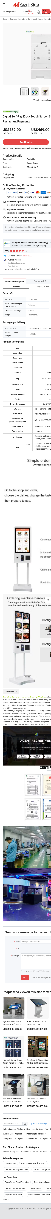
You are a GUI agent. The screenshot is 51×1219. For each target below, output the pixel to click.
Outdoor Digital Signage (12, 1134)
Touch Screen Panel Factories (17, 1182)
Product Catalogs (39, 1123)
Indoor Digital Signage (35, 1134)
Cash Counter (10, 1163)
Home (5, 19)
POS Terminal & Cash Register (33, 1163)
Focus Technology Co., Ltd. (33, 1209)
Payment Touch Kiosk (13, 1194)
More (5, 1199)
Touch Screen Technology (15, 1188)
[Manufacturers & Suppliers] (25, 4)
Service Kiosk (36, 1188)
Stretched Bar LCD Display (37, 1138)
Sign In (6, 269)
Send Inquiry (26, 142)
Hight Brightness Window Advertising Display (14, 1129)
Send (25, 977)
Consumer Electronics (17, 19)
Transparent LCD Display (13, 1138)
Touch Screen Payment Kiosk (16, 1169)
